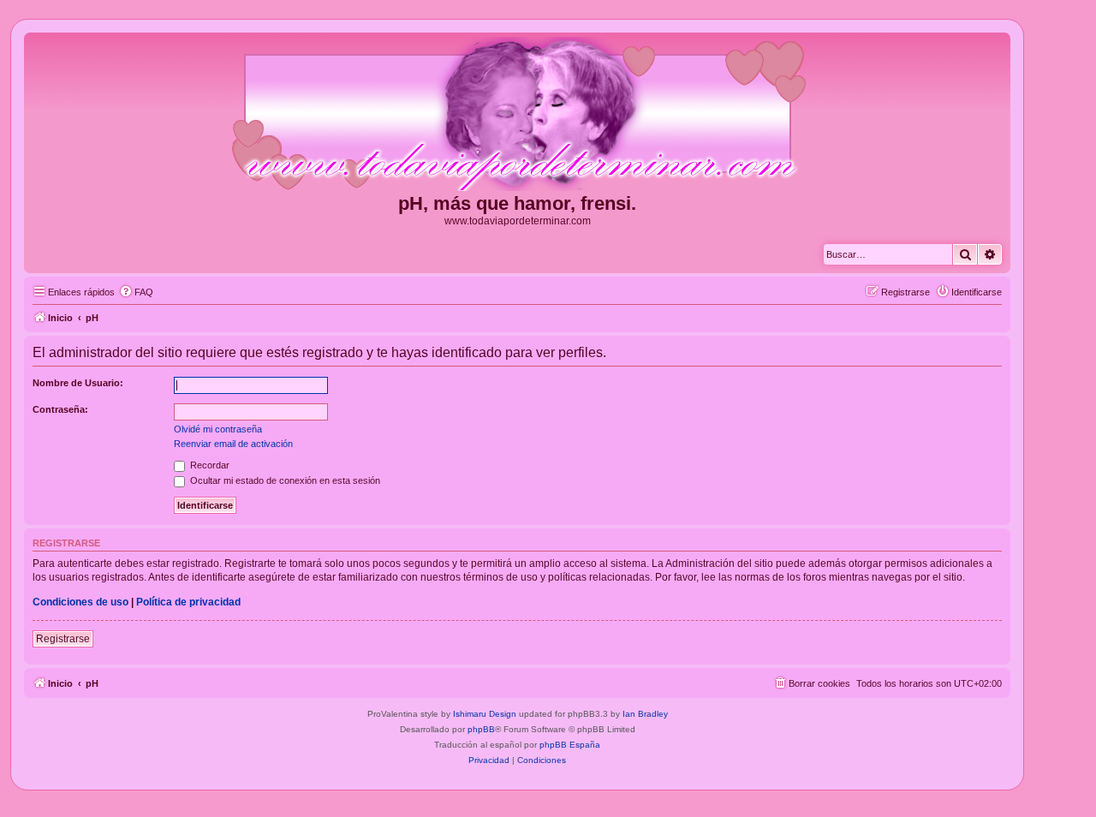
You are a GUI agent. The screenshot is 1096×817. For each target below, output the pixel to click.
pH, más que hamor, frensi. (517, 203)
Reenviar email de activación (233, 443)
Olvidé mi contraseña (218, 429)
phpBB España (569, 744)
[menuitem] (136, 292)
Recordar (208, 465)
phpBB (481, 729)
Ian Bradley (645, 714)
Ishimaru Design (484, 714)
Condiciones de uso (80, 602)
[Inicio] (517, 115)
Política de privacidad (188, 602)
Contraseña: (60, 409)
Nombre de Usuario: (78, 383)
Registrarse (63, 639)
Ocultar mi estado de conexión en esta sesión (284, 480)
